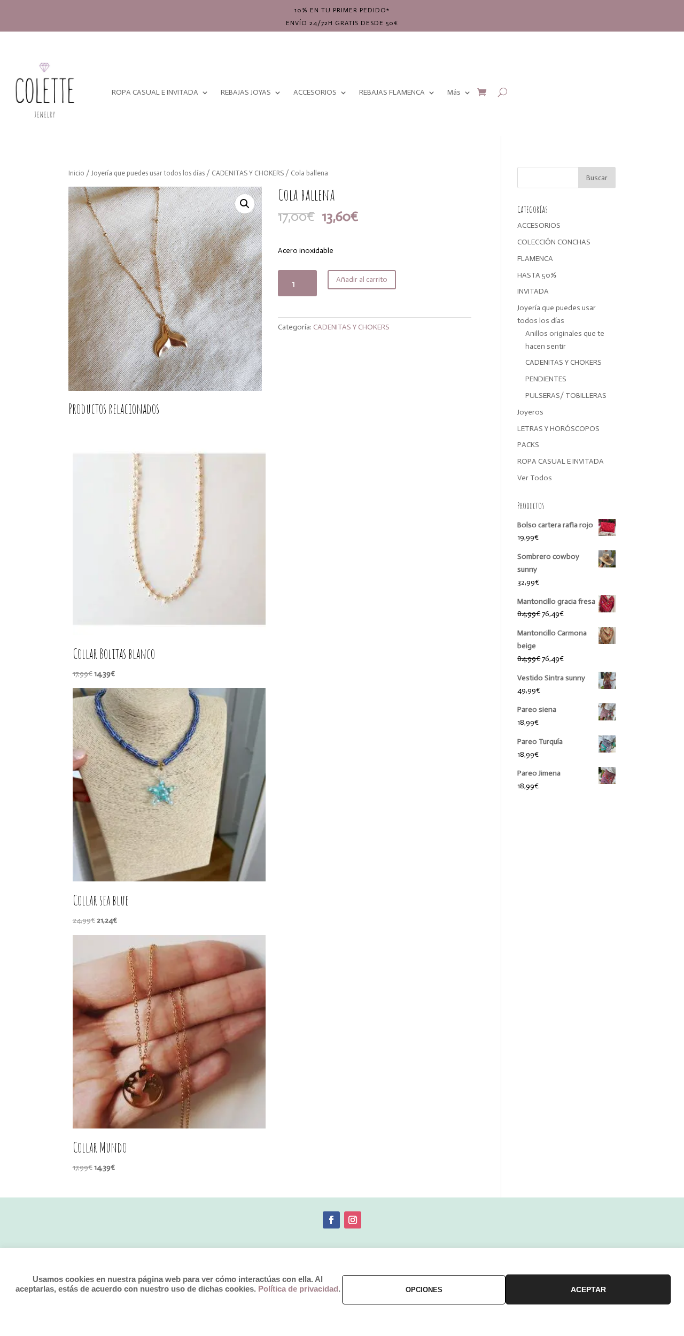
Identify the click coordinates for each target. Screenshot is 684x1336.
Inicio (76, 173)
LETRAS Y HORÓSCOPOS (558, 428)
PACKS (528, 444)
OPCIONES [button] (424, 1290)
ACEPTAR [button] (588, 1289)
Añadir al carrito (361, 279)
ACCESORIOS (315, 92)
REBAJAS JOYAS (246, 92)
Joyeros (530, 412)
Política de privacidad (298, 1289)
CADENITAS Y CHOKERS (248, 173)
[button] (244, 203)
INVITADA (533, 291)
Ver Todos (534, 477)
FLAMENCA (535, 258)
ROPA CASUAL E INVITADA (155, 92)
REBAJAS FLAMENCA (392, 92)
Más (454, 92)
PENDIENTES (545, 378)
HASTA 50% (536, 275)
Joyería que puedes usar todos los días (148, 173)
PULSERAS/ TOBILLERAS (566, 395)
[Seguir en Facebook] (331, 1219)
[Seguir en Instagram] (352, 1219)
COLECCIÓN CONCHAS (553, 242)
